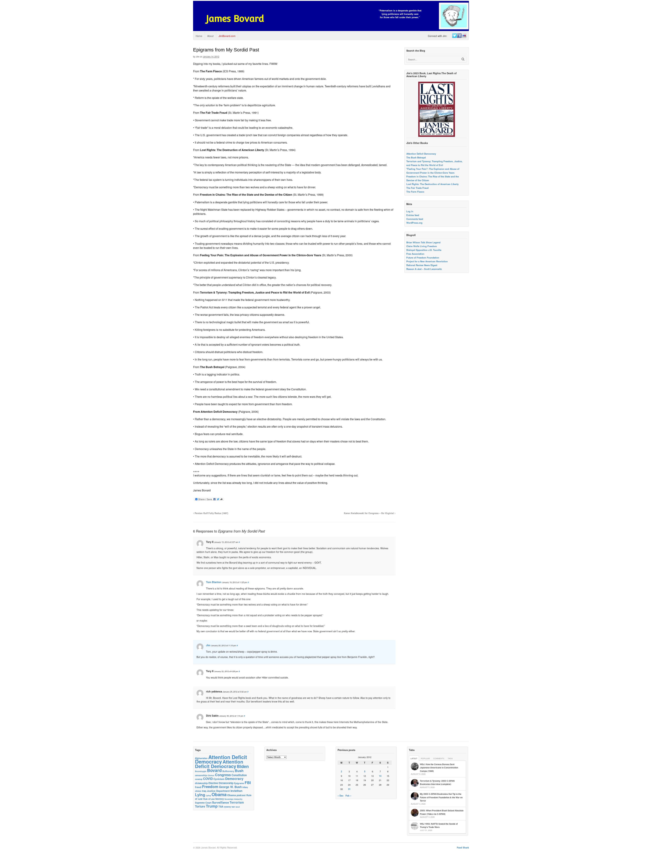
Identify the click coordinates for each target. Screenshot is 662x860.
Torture (200, 806)
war (233, 806)
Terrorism (237, 802)
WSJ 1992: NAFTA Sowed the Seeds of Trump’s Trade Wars (439, 825)
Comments (438, 758)
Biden (243, 766)
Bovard (214, 770)
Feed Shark (463, 847)
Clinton (211, 775)
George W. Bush (230, 787)
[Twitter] (454, 35)
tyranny (227, 806)
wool (237, 806)
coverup (198, 779)
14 (380, 776)
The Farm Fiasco (415, 191)
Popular (425, 758)
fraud (198, 787)
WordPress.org (414, 222)
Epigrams (239, 783)
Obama (219, 794)
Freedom (210, 786)
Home (199, 36)
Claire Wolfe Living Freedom (421, 246)
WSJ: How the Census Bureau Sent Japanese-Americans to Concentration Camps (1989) (439, 768)
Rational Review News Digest (421, 265)
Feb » (348, 795)
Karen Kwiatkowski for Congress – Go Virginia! (369, 513)
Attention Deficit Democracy (421, 153)
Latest (413, 758)
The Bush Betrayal (416, 157)
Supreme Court (203, 802)
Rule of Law (209, 798)
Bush (239, 770)
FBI (248, 782)
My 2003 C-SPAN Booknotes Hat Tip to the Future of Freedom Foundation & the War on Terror (441, 797)
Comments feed (414, 219)
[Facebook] (459, 35)
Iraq (204, 791)
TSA (220, 806)
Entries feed (412, 215)
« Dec (340, 795)
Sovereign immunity (233, 799)
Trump (212, 806)
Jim (197, 56)
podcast (241, 795)
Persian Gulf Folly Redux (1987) (211, 513)
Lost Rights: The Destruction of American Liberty (432, 184)
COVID (208, 778)
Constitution (239, 775)
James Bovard (235, 18)
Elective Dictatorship (220, 783)
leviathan (236, 791)
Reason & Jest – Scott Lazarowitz (424, 269)
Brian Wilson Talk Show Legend (423, 242)
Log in (409, 211)
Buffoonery (228, 771)
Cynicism (218, 779)
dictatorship (201, 783)
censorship (201, 775)
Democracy (234, 778)
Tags (450, 758)
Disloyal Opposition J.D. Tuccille (423, 250)
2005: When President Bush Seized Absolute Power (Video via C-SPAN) (442, 812)
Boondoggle (200, 771)
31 (349, 789)
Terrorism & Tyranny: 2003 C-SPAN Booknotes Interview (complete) (437, 782)
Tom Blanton (213, 582)
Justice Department (218, 791)
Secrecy (219, 798)
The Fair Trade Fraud (417, 187)
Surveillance (220, 802)
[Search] (463, 59)
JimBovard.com (227, 36)
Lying (200, 794)
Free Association (415, 253)
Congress (223, 774)
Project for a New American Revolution (427, 261)
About (210, 36)
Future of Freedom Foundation (422, 257)
